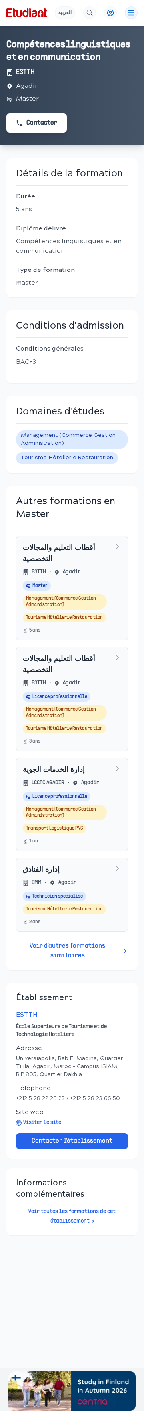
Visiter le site (42, 1122)
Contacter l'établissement (72, 1141)
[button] (72, 1391)
